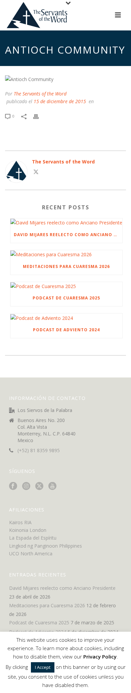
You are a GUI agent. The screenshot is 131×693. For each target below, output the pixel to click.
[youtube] (52, 486)
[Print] (39, 116)
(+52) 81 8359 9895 (38, 450)
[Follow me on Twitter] (36, 172)
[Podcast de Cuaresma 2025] (66, 286)
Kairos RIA (20, 522)
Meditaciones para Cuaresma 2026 (66, 266)
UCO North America (30, 553)
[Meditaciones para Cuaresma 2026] (66, 254)
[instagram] (26, 486)
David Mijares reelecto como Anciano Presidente (68, 234)
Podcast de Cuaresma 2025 (66, 298)
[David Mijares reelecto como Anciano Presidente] (66, 222)
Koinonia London (27, 530)
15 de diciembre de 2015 (60, 101)
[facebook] (13, 486)
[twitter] (39, 486)
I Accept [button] (42, 667)
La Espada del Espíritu (32, 538)
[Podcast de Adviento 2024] (66, 318)
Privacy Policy (100, 656)
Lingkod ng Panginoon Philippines (45, 546)
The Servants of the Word (40, 93)
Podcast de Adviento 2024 (66, 330)
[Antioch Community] (65, 79)
